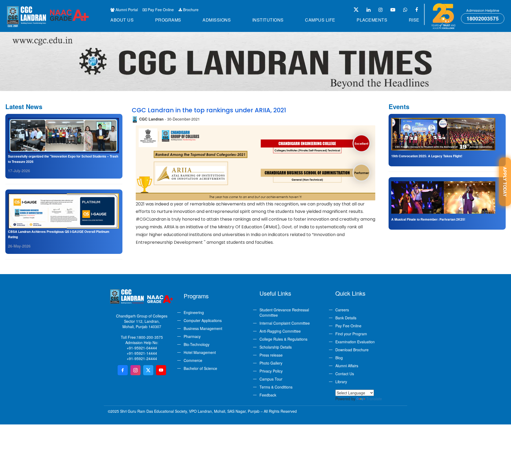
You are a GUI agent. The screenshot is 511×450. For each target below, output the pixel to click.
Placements (372, 20)
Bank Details (345, 317)
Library (341, 381)
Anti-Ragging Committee (280, 331)
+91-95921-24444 (142, 358)
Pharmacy (192, 336)
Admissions (217, 20)
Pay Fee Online (160, 9)
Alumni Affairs (346, 365)
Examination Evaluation (355, 341)
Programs (168, 20)
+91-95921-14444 (142, 353)
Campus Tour (270, 379)
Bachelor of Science (200, 368)
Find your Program (351, 333)
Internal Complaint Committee (284, 323)
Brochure (190, 9)
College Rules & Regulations (283, 339)
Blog (339, 357)
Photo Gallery (270, 363)
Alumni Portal (126, 9)
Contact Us (344, 373)
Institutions (268, 20)
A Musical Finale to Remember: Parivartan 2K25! (428, 219)
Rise (414, 20)
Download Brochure (352, 349)
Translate (374, 398)
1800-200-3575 (150, 337)
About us (122, 20)
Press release (271, 355)
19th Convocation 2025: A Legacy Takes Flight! (426, 156)
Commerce (193, 360)
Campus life (320, 20)
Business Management (203, 328)
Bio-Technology (196, 344)
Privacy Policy (271, 371)
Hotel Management (200, 352)
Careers (342, 309)
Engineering (194, 312)
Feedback (267, 395)
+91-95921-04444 (142, 347)
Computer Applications (203, 320)
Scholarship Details (275, 347)
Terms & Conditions (275, 387)
